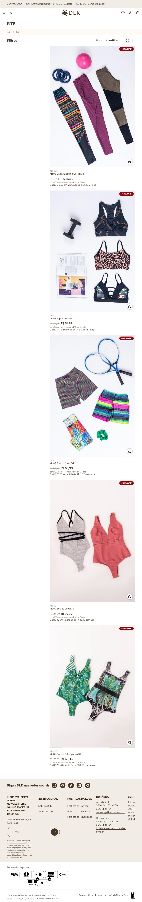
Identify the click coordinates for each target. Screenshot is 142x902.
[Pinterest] (87, 785)
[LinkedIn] (79, 785)
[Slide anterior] (55, 106)
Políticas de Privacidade (79, 816)
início (9, 31)
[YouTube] (62, 785)
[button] (114, 40)
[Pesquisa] (11, 13)
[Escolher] (130, 162)
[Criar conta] (54, 832)
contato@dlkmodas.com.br (110, 812)
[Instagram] (54, 785)
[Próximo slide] (130, 106)
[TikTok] (71, 785)
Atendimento (45, 811)
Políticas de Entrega (77, 805)
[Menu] (4, 13)
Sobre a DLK (45, 805)
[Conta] (130, 13)
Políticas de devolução (79, 811)
